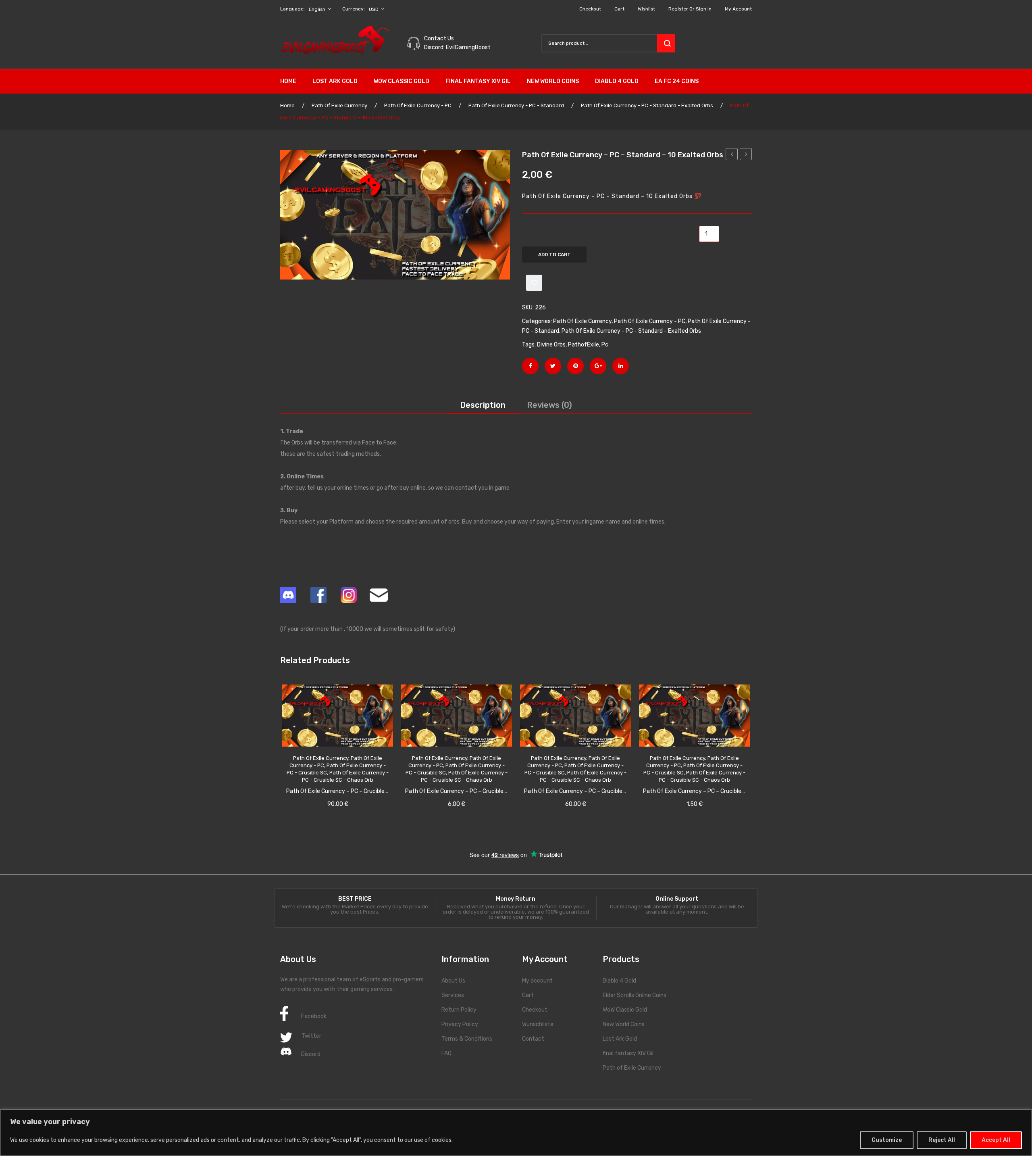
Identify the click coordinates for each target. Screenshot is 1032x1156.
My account (738, 9)
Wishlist (646, 9)
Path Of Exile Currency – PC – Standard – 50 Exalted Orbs (746, 155)
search (666, 43)
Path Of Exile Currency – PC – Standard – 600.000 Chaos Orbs (732, 155)
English (317, 9)
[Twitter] (553, 366)
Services (452, 995)
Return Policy (458, 1009)
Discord (310, 1054)
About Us (453, 980)
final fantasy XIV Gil (628, 1053)
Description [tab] (483, 405)
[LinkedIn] (620, 366)
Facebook (314, 1016)
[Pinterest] (575, 366)
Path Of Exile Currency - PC (418, 105)
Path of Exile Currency (632, 1067)
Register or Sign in (690, 9)
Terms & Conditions (466, 1038)
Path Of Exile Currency (339, 105)
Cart (619, 9)
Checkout (590, 9)
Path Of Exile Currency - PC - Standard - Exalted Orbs (647, 105)
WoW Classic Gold (625, 1009)
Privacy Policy (459, 1024)
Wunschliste (537, 1024)
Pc (604, 344)
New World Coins (624, 1024)
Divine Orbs (551, 344)
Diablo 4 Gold (619, 980)
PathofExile (583, 344)
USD (374, 9)
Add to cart (554, 254)
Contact (533, 1038)
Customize (887, 1140)
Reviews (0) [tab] (549, 405)
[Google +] (598, 366)
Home (287, 105)
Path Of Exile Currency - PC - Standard (516, 105)
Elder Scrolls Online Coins (634, 995)
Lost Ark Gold (620, 1038)
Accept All (996, 1140)
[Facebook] (530, 366)
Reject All (941, 1140)
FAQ (446, 1053)
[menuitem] (292, 81)
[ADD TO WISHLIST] (534, 283)
